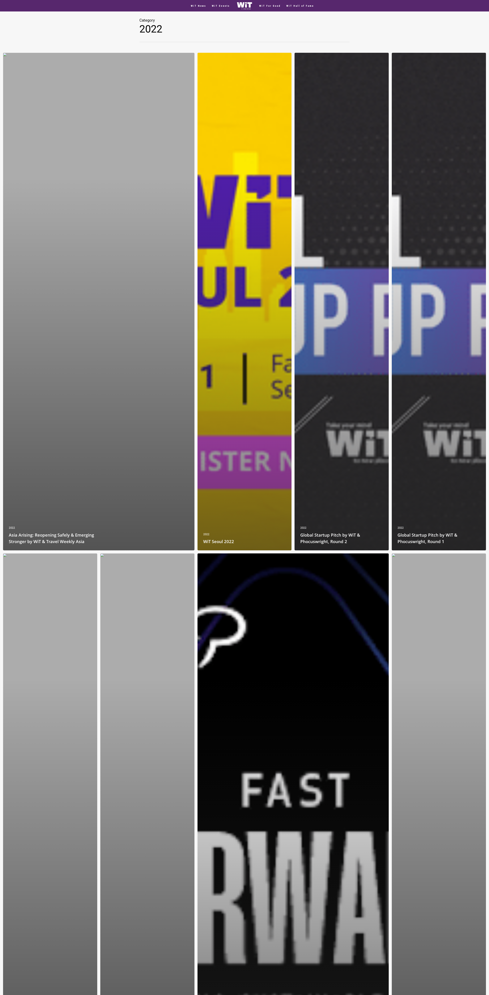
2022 (12, 527)
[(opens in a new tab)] (98, 301)
